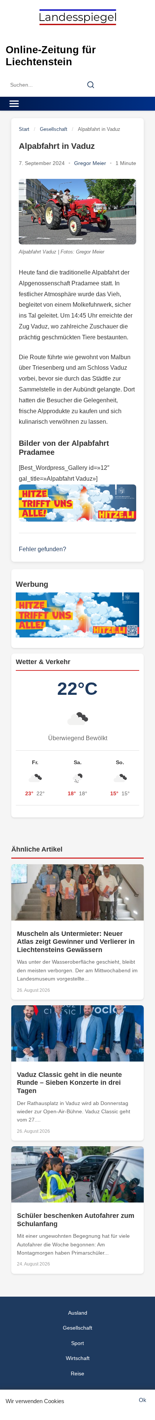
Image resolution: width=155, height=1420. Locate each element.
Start (24, 129)
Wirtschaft (78, 1358)
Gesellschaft (53, 129)
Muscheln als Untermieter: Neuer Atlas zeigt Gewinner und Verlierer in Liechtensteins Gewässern (76, 942)
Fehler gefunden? (42, 549)
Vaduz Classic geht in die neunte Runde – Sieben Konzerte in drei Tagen (69, 1083)
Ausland (77, 1313)
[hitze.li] (77, 503)
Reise (77, 1374)
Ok (142, 1400)
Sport (77, 1343)
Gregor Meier (90, 163)
